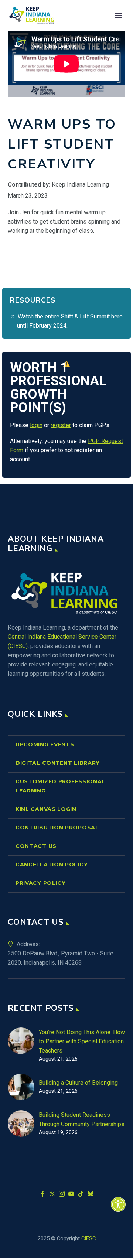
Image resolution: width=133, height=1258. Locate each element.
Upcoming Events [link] (45, 744)
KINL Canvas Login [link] (46, 809)
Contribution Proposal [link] (57, 827)
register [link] (61, 425)
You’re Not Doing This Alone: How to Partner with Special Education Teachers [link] (82, 1041)
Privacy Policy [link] (41, 883)
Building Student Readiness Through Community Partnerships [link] (82, 1119)
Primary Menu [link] (118, 15)
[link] (118, 1204)
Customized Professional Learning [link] (60, 786)
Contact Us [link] (36, 846)
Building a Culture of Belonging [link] (78, 1082)
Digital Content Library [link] (58, 763)
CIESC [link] (88, 1238)
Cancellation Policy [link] (52, 864)
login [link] (36, 425)
